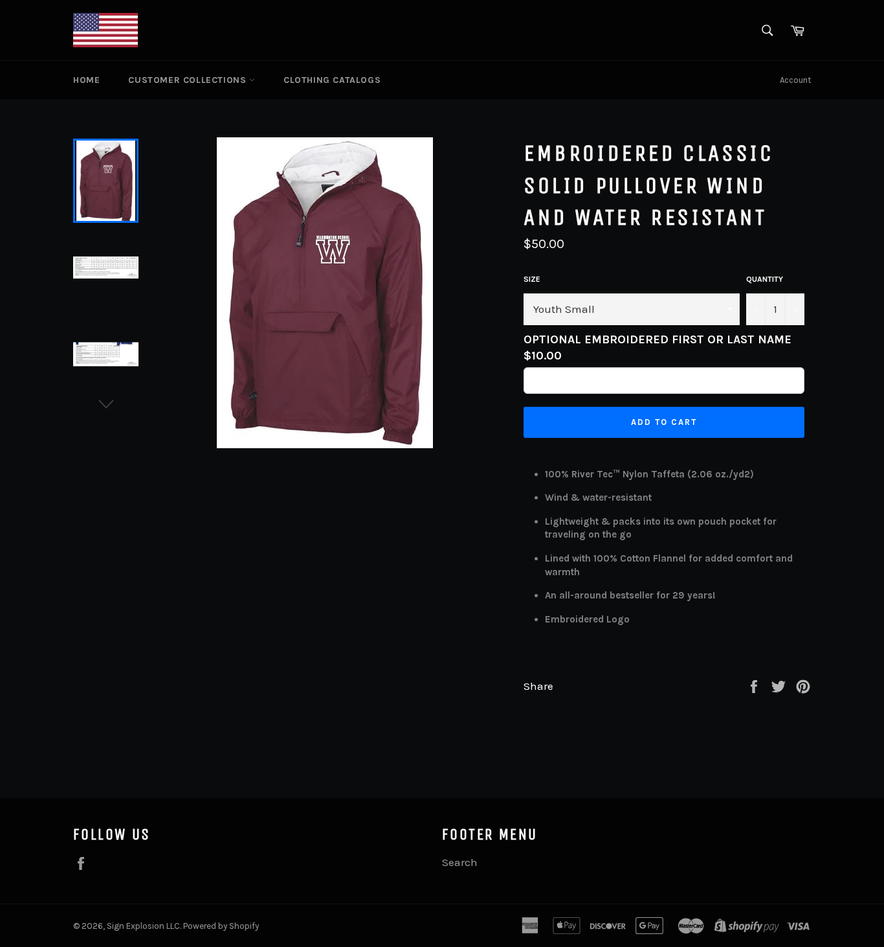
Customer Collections (188, 80)
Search (460, 862)
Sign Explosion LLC (143, 926)
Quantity (764, 279)
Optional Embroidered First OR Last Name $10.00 (657, 347)
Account (795, 80)
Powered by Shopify (221, 926)
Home (86, 80)
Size (532, 279)
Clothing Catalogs (332, 80)
